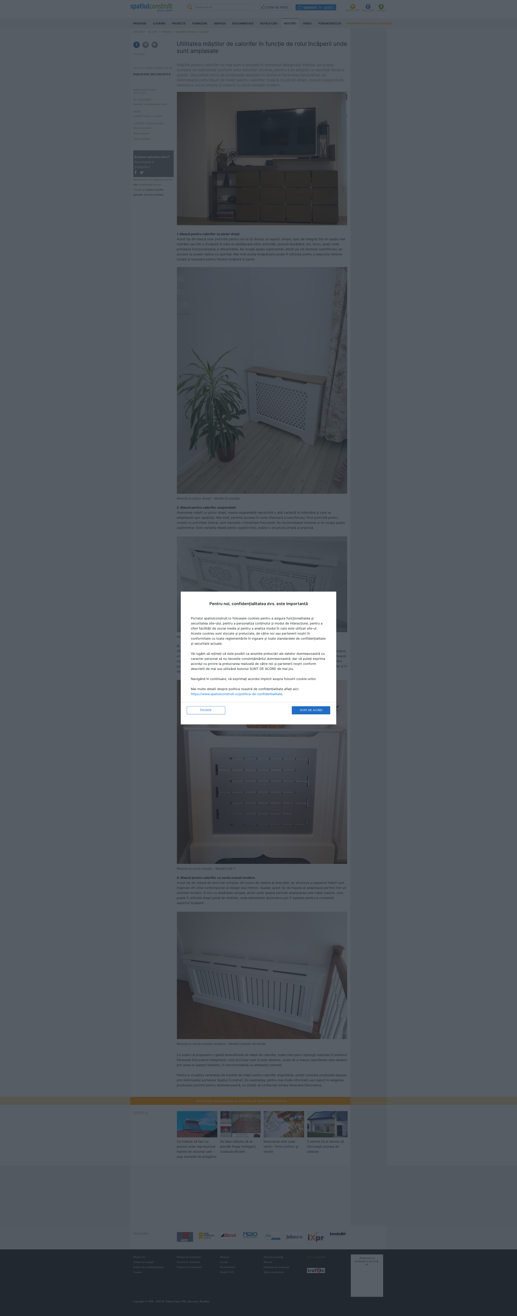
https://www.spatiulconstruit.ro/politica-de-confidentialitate (236, 694)
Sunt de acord (311, 710)
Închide (206, 710)
